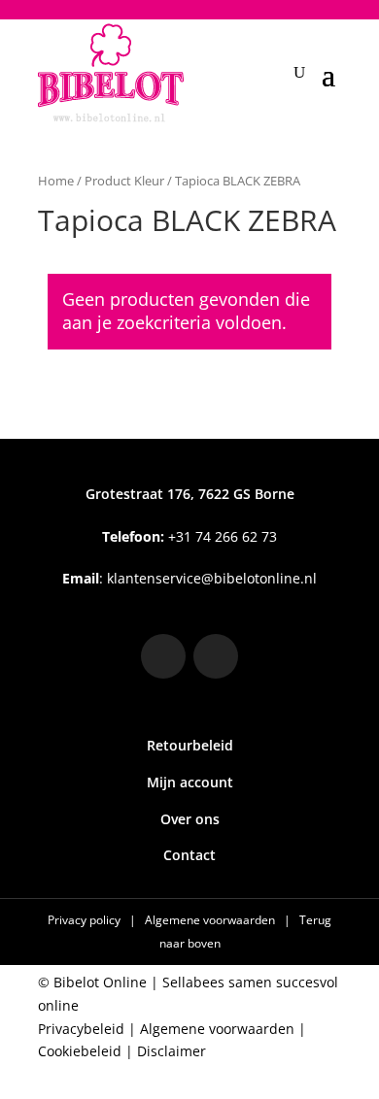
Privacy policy (85, 920)
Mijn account (190, 782)
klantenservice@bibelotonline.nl (212, 578)
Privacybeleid (81, 1028)
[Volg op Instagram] (163, 656)
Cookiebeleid (79, 1051)
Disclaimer (171, 1051)
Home (56, 180)
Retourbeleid (190, 745)
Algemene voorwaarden (211, 920)
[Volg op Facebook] (215, 656)
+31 (189, 536)
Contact (189, 855)
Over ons (190, 819)
